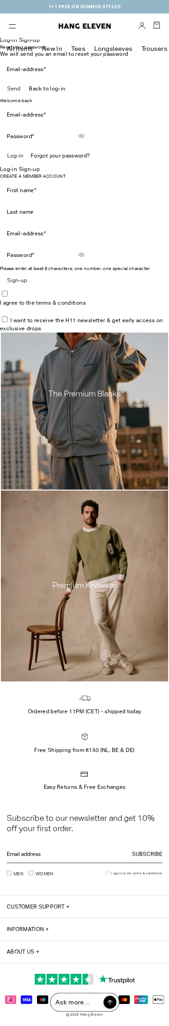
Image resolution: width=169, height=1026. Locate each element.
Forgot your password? (60, 156)
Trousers (154, 48)
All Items (20, 48)
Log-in (15, 156)
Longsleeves (113, 48)
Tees (78, 48)
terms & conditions (60, 303)
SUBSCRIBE (147, 854)
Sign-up (17, 280)
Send (13, 89)
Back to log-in (47, 89)
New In (52, 48)
